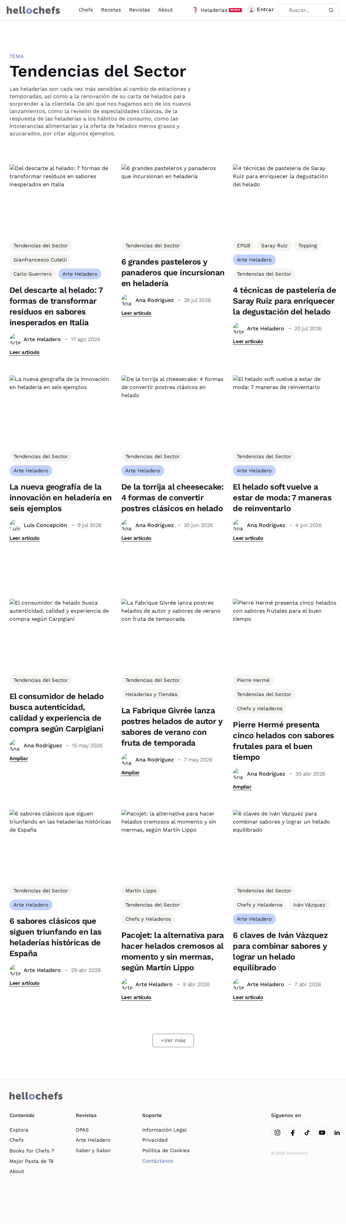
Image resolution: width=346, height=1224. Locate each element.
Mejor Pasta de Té (31, 1161)
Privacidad (155, 1140)
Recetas (111, 10)
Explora (18, 1130)
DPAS (82, 1130)
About (165, 10)
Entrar (265, 9)
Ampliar (18, 758)
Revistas (139, 10)
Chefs (86, 10)
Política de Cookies (166, 1150)
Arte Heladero (93, 1140)
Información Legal (164, 1130)
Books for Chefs (29, 1151)
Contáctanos (157, 1161)
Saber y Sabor (93, 1150)
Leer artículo (24, 352)
